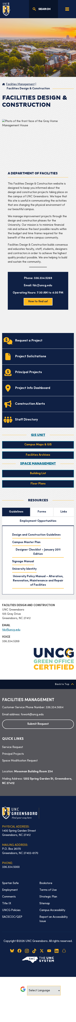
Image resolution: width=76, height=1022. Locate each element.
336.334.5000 (11, 867)
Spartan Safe (10, 883)
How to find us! (38, 301)
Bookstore (45, 883)
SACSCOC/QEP (12, 917)
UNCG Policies (11, 910)
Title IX (6, 903)
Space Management (38, 464)
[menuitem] (38, 747)
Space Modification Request (20, 760)
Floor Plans (38, 483)
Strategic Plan (48, 896)
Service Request (12, 747)
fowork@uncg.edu (32, 714)
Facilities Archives (38, 455)
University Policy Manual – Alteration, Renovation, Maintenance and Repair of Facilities (38, 580)
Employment (10, 890)
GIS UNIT (38, 435)
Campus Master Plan (26, 542)
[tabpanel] (38, 560)
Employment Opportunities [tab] (38, 521)
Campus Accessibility (52, 910)
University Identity (24, 569)
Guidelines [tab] (16, 512)
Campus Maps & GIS (38, 444)
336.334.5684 (54, 707)
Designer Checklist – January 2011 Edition (38, 552)
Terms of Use (48, 890)
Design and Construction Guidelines (36, 535)
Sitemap (44, 903)
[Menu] (67, 9)
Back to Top (62, 684)
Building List (38, 473)
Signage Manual (23, 561)
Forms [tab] (42, 512)
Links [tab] (63, 512)
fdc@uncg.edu (11, 629)
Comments (9, 896)
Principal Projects (13, 754)
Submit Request (38, 724)
